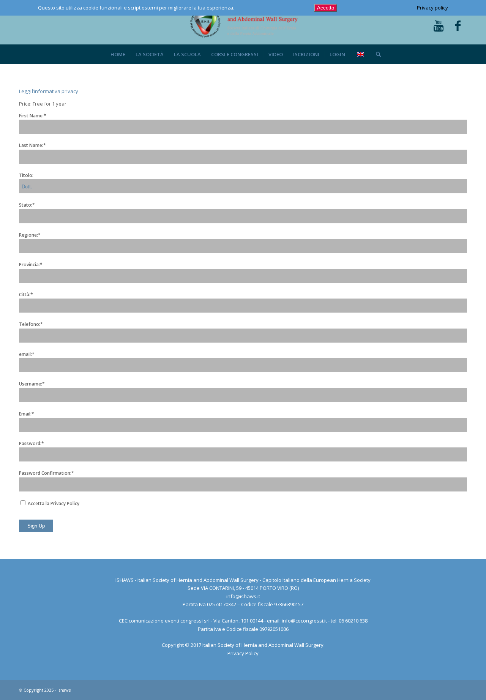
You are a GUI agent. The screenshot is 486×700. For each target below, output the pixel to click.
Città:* (26, 294)
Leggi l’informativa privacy (48, 91)
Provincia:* (31, 264)
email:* (27, 354)
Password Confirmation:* (46, 473)
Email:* (26, 414)
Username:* (32, 384)
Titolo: (26, 175)
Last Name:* (32, 145)
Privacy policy (432, 7)
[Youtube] (438, 26)
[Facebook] (457, 26)
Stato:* (27, 205)
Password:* (31, 443)
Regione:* (30, 235)
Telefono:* (31, 324)
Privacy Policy (243, 653)
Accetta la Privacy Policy (53, 503)
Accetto (325, 8)
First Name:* (32, 115)
